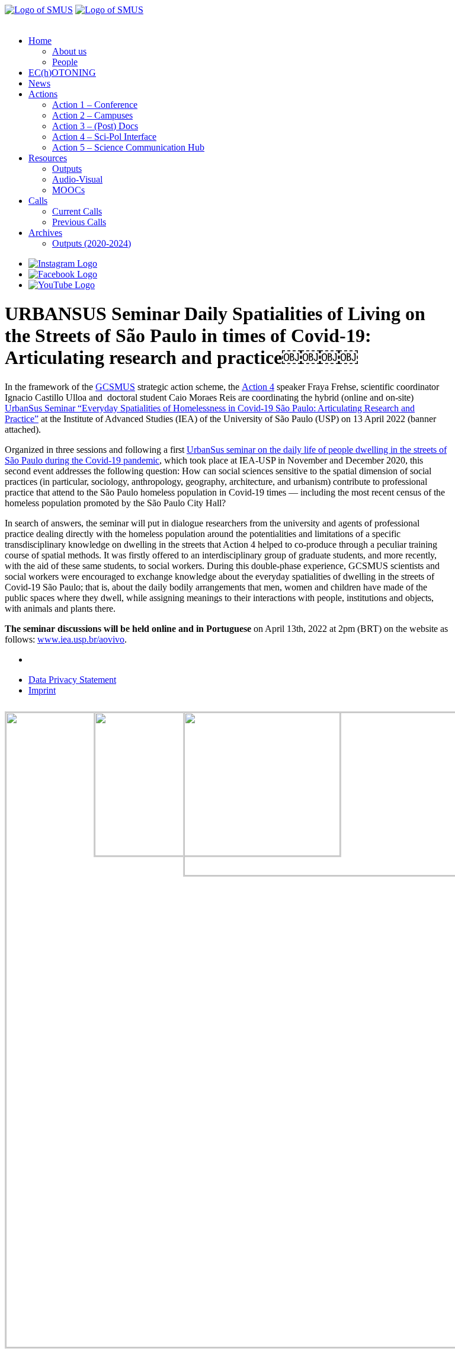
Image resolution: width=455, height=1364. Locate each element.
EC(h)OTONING (62, 73)
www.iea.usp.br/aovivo (80, 639)
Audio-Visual (77, 179)
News (39, 83)
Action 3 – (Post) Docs (95, 126)
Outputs (67, 169)
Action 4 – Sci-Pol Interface (104, 137)
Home (40, 41)
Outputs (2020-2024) (91, 243)
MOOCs (68, 190)
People (65, 62)
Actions (42, 94)
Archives (45, 233)
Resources (47, 158)
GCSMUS (115, 387)
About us (69, 51)
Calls (37, 201)
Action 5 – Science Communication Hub (128, 147)
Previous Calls (79, 222)
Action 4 (258, 387)
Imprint (42, 690)
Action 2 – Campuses (92, 115)
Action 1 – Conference (94, 105)
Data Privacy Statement (72, 680)
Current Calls (77, 211)
